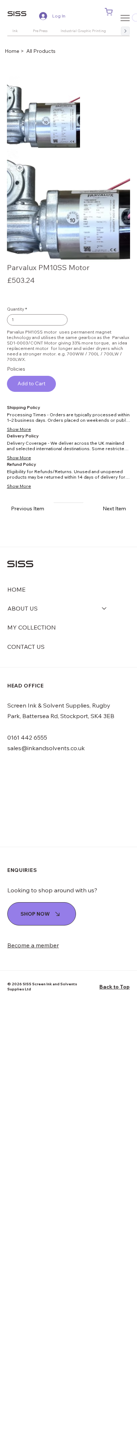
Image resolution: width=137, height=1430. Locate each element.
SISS (17, 13)
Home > (15, 51)
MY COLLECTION (31, 627)
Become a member (33, 945)
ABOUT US (22, 608)
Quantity (15, 309)
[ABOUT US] (104, 608)
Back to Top (114, 986)
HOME (16, 589)
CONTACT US (26, 646)
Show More (19, 429)
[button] (109, 12)
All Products (41, 51)
